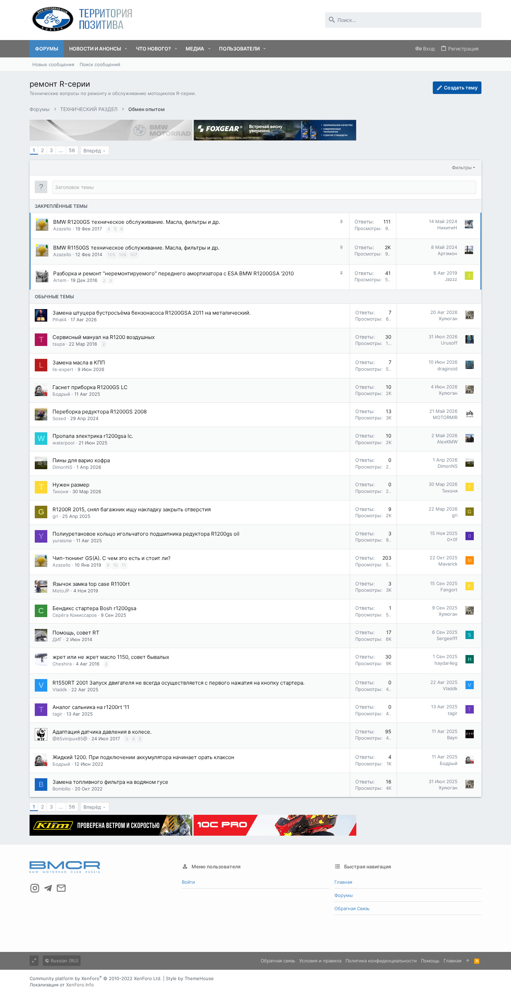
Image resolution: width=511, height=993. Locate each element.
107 (133, 254)
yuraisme (62, 540)
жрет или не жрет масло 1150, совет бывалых (110, 657)
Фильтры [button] (462, 167)
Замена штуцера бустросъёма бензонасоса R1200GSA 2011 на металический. (151, 312)
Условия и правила (320, 960)
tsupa (58, 344)
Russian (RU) (64, 960)
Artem (59, 280)
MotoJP (60, 590)
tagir (57, 714)
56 (72, 150)
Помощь (430, 960)
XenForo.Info (80, 984)
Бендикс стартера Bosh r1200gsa (94, 608)
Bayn (452, 737)
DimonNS (62, 467)
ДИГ (57, 639)
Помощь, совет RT (75, 632)
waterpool (63, 443)
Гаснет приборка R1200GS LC (90, 387)
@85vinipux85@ (69, 738)
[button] (126, 49)
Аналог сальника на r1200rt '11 (90, 707)
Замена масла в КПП (78, 362)
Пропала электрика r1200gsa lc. (92, 436)
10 (115, 565)
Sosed (59, 418)
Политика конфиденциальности (381, 960)
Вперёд (92, 150)
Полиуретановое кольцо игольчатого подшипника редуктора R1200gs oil (146, 533)
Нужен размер (70, 484)
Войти (188, 882)
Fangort (448, 589)
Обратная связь (352, 908)
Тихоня (60, 491)
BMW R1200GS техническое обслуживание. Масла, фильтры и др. (136, 222)
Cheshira (62, 664)
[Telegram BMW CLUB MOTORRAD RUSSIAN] (48, 888)
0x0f (452, 539)
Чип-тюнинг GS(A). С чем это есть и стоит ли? (111, 558)
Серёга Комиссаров (74, 615)
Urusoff (449, 343)
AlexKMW (447, 441)
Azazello (62, 228)
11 (124, 565)
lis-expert (62, 369)
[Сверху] (467, 960)
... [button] (61, 150)
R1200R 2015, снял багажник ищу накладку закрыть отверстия (131, 509)
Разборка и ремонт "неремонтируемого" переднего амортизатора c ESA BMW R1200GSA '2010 (173, 273)
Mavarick (447, 564)
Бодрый (61, 394)
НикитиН (447, 227)
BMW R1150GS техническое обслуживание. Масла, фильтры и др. (136, 247)
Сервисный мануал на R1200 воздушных (103, 337)
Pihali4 (59, 319)
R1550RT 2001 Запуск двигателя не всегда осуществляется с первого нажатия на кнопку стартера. (178, 682)
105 (111, 254)
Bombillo (61, 788)
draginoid (447, 368)
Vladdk (59, 689)
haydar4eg (446, 663)
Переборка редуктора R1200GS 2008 (99, 411)
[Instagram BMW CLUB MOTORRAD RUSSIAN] (35, 888)
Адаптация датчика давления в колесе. (102, 731)
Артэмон (447, 253)
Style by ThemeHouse (190, 978)
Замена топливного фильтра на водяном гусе (110, 782)
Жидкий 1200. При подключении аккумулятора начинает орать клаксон (143, 757)
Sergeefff (447, 638)
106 (122, 254)
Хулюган (448, 318)
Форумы (343, 895)
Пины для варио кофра (81, 460)
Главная (343, 882)
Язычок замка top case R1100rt (91, 584)
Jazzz (451, 279)
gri (55, 516)
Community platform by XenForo (96, 978)
